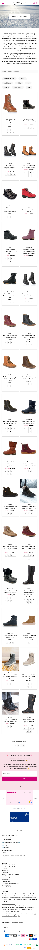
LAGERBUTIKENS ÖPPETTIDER (10, 874)
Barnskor (4, 868)
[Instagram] (20, 786)
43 (31, 301)
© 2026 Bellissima (6, 922)
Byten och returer (6, 885)
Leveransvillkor (6, 881)
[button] (9, 79)
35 (5, 129)
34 (11, 342)
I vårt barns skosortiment (8, 904)
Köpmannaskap (6, 879)
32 (5, 342)
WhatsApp (6, 847)
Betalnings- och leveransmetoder (10, 883)
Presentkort (5, 872)
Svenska (6, 927)
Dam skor (4, 863)
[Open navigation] (2, 3)
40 (7, 132)
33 (8, 342)
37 (8, 129)
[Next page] (23, 745)
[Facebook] (18, 786)
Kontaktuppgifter (6, 878)
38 (11, 129)
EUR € (20, 931)
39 (14, 129)
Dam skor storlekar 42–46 (8, 866)
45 (30, 602)
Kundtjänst (5, 876)
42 (13, 132)
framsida (4, 71)
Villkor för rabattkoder (8, 887)
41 (10, 132)
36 (5, 174)
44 (14, 474)
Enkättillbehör (5, 870)
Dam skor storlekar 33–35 (8, 865)
